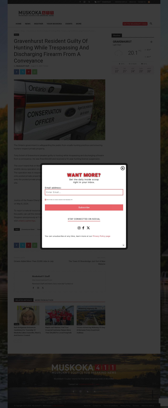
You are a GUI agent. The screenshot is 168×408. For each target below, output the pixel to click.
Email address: (53, 187)
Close (123, 168)
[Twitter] (88, 228)
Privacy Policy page (101, 236)
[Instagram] (79, 228)
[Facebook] (83, 228)
